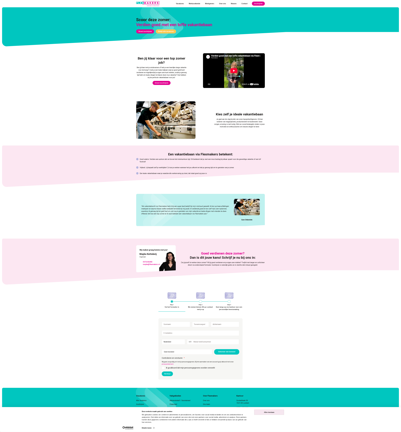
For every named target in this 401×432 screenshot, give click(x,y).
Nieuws (234, 4)
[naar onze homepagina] (147, 3)
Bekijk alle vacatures (166, 31)
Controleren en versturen (172, 358)
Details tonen (147, 428)
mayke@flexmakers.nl (151, 264)
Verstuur (167, 374)
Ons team (206, 404)
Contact (244, 4)
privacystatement (167, 364)
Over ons (222, 4)
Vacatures (180, 4)
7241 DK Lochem (242, 403)
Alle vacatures (141, 400)
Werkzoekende (194, 4)
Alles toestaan (269, 412)
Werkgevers (209, 4)
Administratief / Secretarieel (180, 400)
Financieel (173, 404)
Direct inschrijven (145, 31)
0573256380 (147, 262)
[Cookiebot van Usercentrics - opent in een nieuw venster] (128, 427)
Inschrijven (258, 4)
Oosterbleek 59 (242, 400)
